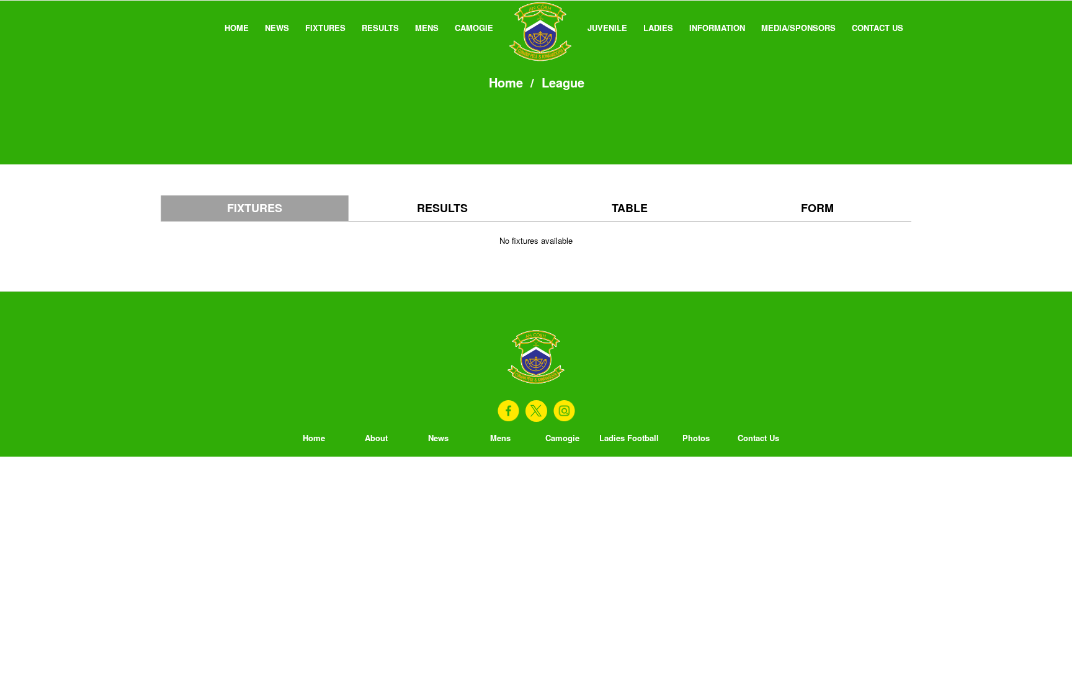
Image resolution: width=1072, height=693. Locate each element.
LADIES (658, 28)
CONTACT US (877, 28)
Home (506, 82)
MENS (427, 28)
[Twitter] (536, 411)
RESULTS (380, 28)
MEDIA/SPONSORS (798, 28)
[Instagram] (564, 411)
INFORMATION (717, 28)
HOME (237, 28)
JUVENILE (607, 28)
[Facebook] (508, 411)
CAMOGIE (474, 28)
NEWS (277, 28)
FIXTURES (325, 28)
